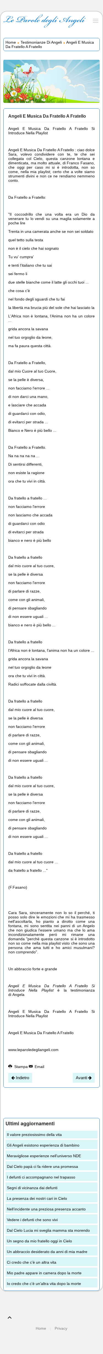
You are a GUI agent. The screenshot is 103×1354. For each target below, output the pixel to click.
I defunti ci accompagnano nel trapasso (41, 1177)
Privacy (61, 1328)
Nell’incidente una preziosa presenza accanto (46, 1209)
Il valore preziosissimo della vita (34, 1134)
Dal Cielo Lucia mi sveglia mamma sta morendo (48, 1230)
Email (39, 1066)
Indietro (22, 1077)
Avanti (82, 1077)
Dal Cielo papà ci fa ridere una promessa (42, 1166)
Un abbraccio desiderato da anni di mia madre (47, 1251)
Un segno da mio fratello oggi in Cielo (39, 1241)
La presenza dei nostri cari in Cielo (37, 1198)
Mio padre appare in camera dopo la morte (44, 1273)
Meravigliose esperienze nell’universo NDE (44, 1156)
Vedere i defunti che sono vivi (32, 1220)
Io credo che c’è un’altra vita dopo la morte (44, 1283)
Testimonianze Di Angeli (41, 42)
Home (10, 42)
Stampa (21, 1066)
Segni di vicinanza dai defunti (32, 1188)
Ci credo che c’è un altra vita (31, 1262)
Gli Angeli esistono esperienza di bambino (43, 1145)
